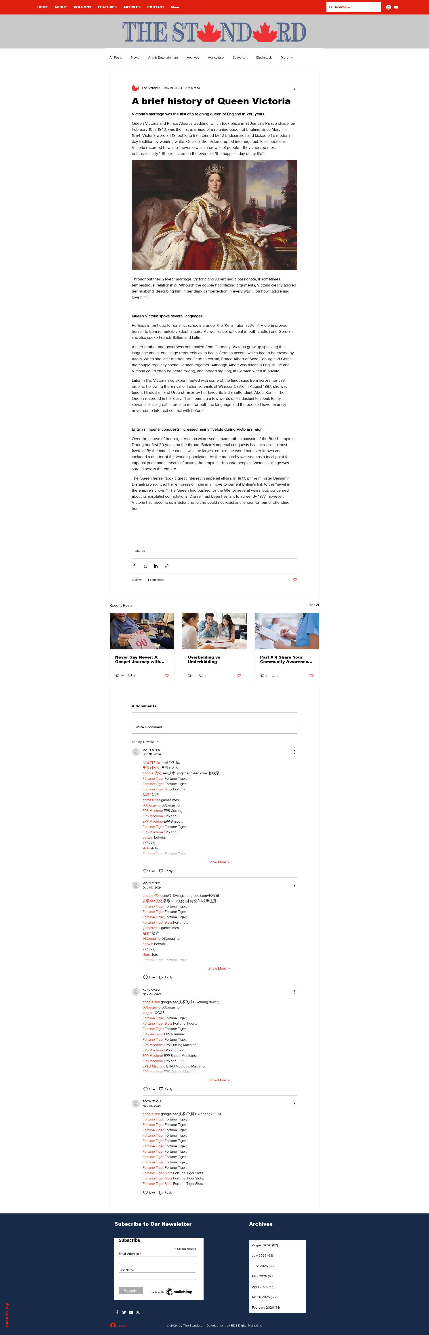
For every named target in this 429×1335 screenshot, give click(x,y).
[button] (82, 7)
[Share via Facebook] (134, 566)
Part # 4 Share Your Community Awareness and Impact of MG (285, 659)
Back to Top (7, 1315)
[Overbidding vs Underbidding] (214, 631)
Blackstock (264, 57)
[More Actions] (294, 752)
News (135, 57)
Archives (193, 57)
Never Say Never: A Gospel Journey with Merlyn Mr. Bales (137, 659)
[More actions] (294, 88)
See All (315, 604)
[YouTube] (396, 7)
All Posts (115, 57)
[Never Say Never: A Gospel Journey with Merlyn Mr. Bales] (142, 631)
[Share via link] (167, 566)
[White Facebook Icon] (117, 1312)
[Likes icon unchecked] (145, 871)
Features (139, 550)
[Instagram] (388, 7)
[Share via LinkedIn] (156, 566)
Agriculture (216, 57)
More (284, 57)
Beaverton (240, 57)
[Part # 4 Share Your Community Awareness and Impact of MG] (287, 631)
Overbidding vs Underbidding (204, 659)
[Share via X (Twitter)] (145, 566)
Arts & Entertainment (163, 57)
